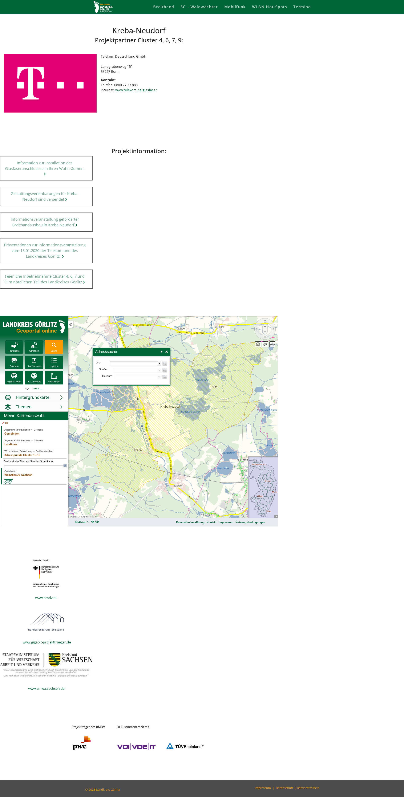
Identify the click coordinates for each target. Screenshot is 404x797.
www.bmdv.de (46, 597)
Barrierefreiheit (308, 788)
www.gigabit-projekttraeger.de (47, 642)
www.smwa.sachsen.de (46, 688)
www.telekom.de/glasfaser (136, 90)
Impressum (263, 788)
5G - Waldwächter (199, 6)
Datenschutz (285, 788)
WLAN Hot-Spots (269, 6)
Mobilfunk (235, 6)
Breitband (163, 6)
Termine (302, 6)
